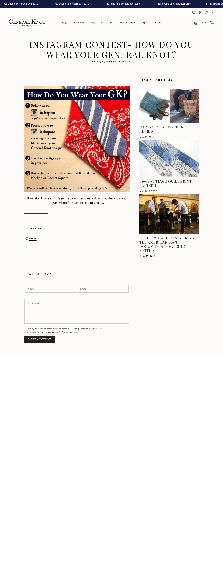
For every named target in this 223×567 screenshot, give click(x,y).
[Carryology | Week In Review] (169, 106)
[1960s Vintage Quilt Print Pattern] (169, 159)
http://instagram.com (75, 203)
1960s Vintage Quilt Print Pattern (165, 183)
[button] (64, 23)
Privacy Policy (73, 328)
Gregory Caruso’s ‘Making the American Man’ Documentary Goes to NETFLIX (166, 244)
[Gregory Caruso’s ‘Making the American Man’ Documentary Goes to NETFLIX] (169, 214)
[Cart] (212, 23)
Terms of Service (90, 328)
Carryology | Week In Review (161, 129)
